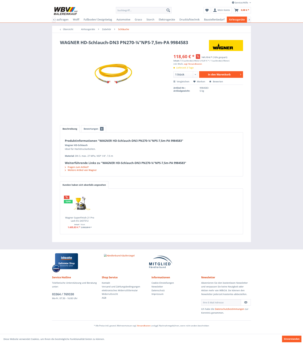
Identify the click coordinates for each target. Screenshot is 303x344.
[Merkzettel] (207, 10)
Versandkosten (144, 325)
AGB (104, 297)
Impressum (157, 293)
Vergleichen (182, 81)
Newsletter (157, 286)
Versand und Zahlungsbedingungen (121, 286)
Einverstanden (292, 338)
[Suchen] (168, 10)
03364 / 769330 (63, 294)
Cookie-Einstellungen (163, 282)
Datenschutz (158, 290)
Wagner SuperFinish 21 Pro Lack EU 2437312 (79, 219)
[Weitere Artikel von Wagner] (226, 45)
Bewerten (217, 81)
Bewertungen (93, 128)
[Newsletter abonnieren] (246, 302)
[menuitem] (144, 10)
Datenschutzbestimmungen (229, 308)
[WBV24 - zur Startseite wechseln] (65, 11)
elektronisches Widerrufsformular (120, 290)
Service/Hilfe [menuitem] (241, 2)
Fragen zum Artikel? (78, 167)
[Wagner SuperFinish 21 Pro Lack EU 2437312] (79, 203)
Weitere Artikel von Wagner (82, 170)
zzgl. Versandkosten (193, 64)
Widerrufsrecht (110, 293)
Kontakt (106, 282)
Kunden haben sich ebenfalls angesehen (84, 184)
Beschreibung (69, 128)
